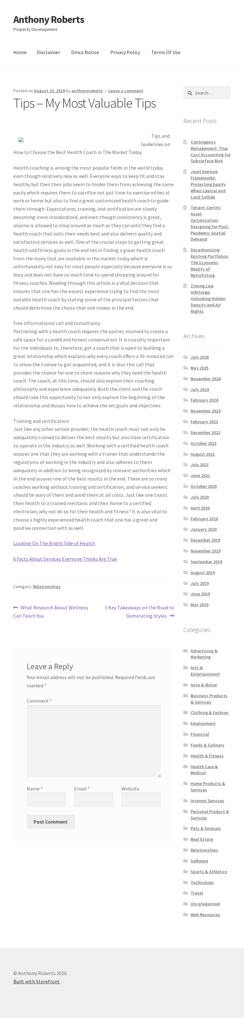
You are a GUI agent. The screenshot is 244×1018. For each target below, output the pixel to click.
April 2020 (200, 508)
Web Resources (205, 914)
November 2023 (205, 411)
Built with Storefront (36, 981)
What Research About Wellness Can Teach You (50, 611)
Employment (203, 723)
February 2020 (204, 519)
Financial (200, 734)
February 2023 (204, 422)
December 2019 (205, 540)
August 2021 (203, 454)
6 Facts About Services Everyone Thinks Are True (65, 559)
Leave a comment (125, 91)
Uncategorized (205, 904)
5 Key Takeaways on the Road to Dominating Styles (139, 611)
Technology (202, 882)
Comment (39, 701)
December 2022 (205, 432)
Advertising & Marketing (204, 654)
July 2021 (200, 464)
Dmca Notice (85, 52)
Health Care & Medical (204, 770)
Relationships (47, 586)
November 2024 (205, 379)
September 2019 (206, 562)
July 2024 (200, 389)
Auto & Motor (204, 685)
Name (35, 788)
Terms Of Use (165, 52)
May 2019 (199, 604)
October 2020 (204, 486)
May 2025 (199, 368)
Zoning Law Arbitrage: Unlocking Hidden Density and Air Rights (208, 298)
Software (199, 861)
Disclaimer (48, 52)
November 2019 (205, 551)
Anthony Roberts (48, 19)
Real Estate (202, 839)
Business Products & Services (209, 699)
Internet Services (207, 801)
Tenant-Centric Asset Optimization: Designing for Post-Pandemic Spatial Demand (210, 223)
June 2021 (200, 475)
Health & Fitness (207, 756)
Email (82, 788)
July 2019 (200, 583)
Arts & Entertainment (205, 671)
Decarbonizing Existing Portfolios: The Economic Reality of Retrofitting (210, 262)
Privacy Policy (125, 52)
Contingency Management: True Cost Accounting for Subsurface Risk (211, 151)
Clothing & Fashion (209, 712)
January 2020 (204, 529)
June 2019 (200, 594)
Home (20, 52)
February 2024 (204, 400)
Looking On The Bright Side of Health (54, 543)
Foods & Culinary (207, 745)
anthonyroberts (87, 91)
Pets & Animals (206, 828)
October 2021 (204, 443)
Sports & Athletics (209, 871)
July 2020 (200, 497)
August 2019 (203, 572)
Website (130, 788)
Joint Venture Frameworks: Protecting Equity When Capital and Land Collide (208, 184)
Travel (197, 893)
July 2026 (200, 357)
